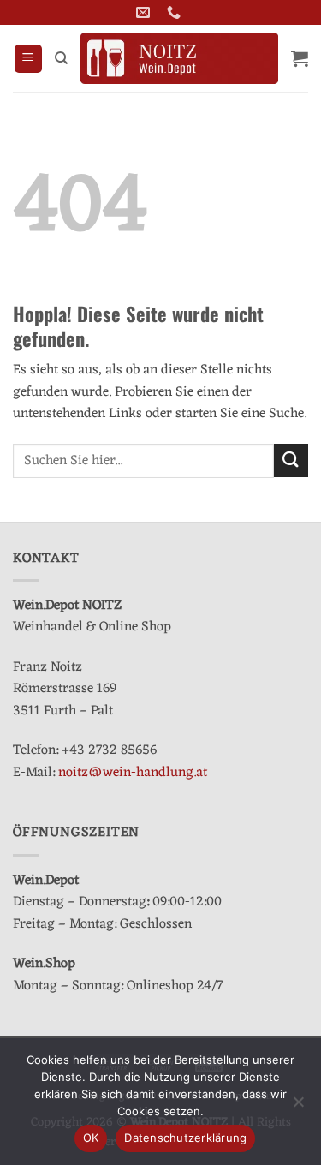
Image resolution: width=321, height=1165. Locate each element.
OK (91, 1137)
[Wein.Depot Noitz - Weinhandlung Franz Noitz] (179, 58)
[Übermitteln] (291, 460)
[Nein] (298, 1106)
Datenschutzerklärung (185, 1137)
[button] (28, 59)
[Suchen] (61, 58)
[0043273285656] (176, 12)
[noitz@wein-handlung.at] (145, 12)
